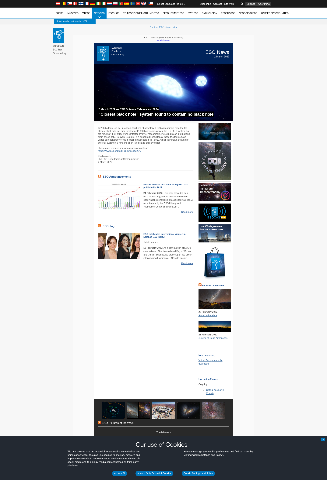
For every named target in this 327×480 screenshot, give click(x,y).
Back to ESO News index (163, 27)
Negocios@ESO (248, 13)
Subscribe (205, 3)
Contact (217, 3)
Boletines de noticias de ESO (71, 21)
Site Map (229, 3)
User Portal (264, 3)
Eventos (193, 13)
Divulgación (209, 13)
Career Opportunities (275, 13)
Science (251, 3)
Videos (86, 13)
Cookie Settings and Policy (198, 473)
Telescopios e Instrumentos (141, 13)
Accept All (119, 473)
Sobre (59, 13)
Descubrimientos (173, 13)
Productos (228, 13)
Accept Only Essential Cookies (154, 473)
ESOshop (113, 13)
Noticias (99, 13)
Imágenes (73, 13)
